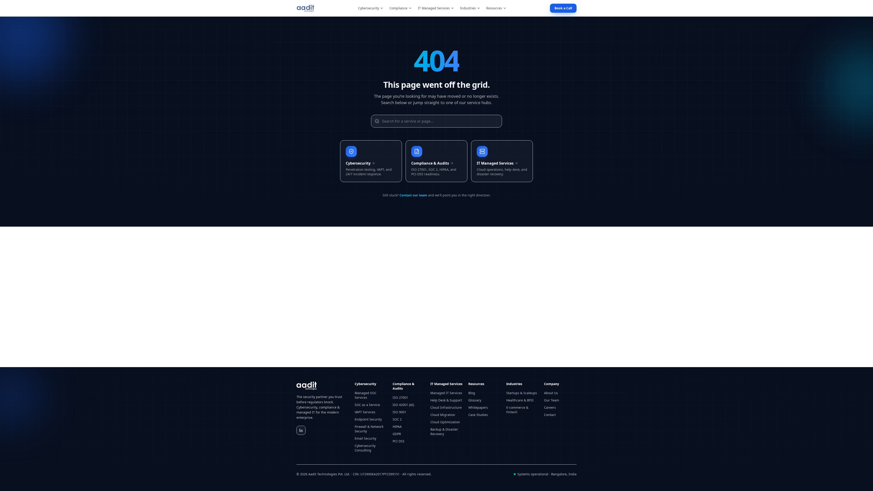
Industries (468, 8)
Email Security (365, 438)
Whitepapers (478, 407)
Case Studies (478, 415)
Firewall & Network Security (369, 428)
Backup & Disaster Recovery (444, 431)
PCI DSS (398, 441)
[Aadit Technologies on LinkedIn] (301, 430)
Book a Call (563, 8)
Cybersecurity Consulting (365, 447)
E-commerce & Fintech (517, 409)
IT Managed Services (434, 8)
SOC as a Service (367, 405)
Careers (550, 407)
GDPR (397, 434)
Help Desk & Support (446, 400)
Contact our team (413, 195)
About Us (551, 393)
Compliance (398, 8)
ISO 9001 (399, 412)
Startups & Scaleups (521, 393)
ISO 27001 (400, 397)
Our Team (551, 400)
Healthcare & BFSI (520, 400)
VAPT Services (365, 412)
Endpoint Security (368, 419)
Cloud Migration (442, 415)
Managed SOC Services (365, 395)
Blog (471, 393)
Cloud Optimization (445, 422)
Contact (550, 415)
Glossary (474, 400)
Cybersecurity (368, 8)
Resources (494, 8)
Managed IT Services (446, 393)
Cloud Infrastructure (446, 407)
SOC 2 (397, 419)
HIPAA (397, 426)
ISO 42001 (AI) (403, 405)
